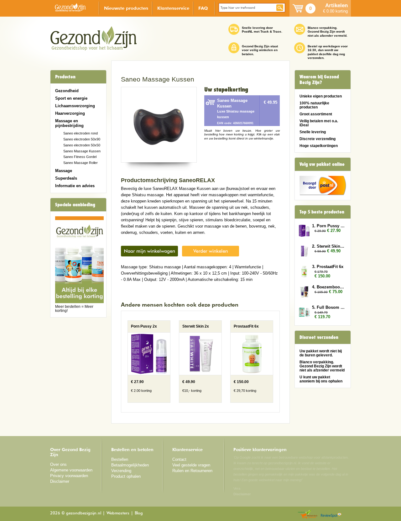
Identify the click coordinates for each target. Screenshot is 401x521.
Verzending (121, 470)
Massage (63, 170)
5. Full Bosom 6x (328, 307)
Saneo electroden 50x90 (81, 139)
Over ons (58, 464)
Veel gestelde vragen (191, 465)
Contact (179, 459)
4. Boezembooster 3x (328, 287)
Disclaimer (59, 481)
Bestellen (119, 459)
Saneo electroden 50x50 (81, 145)
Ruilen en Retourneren (192, 470)
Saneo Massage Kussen (82, 151)
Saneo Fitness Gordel (79, 157)
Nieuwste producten (126, 8)
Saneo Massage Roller (80, 163)
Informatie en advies (75, 185)
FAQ (203, 8)
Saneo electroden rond (80, 133)
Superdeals (66, 178)
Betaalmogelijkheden (130, 465)
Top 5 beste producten (321, 212)
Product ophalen (126, 476)
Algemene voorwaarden (71, 470)
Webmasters (118, 513)
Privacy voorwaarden (69, 475)
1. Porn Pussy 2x (328, 226)
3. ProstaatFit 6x (327, 266)
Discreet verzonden (318, 337)
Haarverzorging (70, 113)
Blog (139, 513)
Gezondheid (67, 90)
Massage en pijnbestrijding (69, 123)
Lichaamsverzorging (75, 105)
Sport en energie (71, 98)
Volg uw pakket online (322, 164)
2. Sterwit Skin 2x (328, 246)
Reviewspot (331, 514)
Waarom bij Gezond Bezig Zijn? (319, 79)
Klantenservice (173, 8)
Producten (65, 77)
